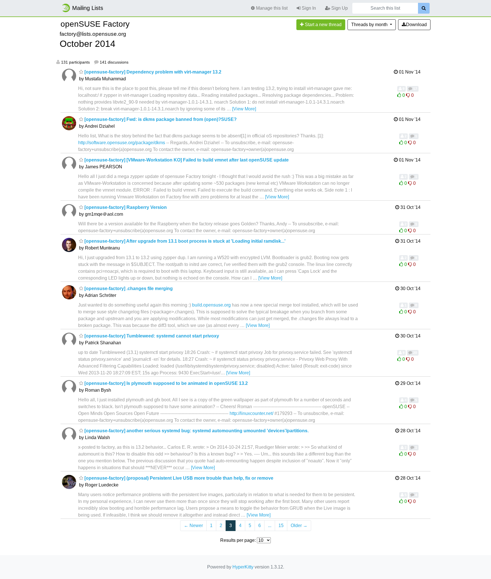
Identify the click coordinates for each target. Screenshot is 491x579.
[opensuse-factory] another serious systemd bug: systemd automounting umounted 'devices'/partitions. (196, 430)
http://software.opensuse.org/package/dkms (121, 142)
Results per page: (238, 540)
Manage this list (271, 8)
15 (281, 525)
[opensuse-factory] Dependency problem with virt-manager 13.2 (152, 72)
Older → (299, 525)
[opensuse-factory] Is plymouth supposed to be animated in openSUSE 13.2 (165, 383)
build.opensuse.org (211, 305)
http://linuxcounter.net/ (251, 413)
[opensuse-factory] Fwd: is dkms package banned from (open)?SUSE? (160, 119)
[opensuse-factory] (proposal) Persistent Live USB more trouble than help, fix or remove (178, 478)
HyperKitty (242, 567)
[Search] (424, 8)
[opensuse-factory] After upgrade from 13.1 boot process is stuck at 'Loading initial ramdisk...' (184, 241)
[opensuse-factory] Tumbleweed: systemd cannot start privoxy (151, 335)
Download (416, 24)
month (370, 24)
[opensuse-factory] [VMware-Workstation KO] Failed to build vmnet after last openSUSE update (186, 160)
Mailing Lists (87, 8)
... (269, 525)
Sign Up (339, 8)
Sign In (308, 8)
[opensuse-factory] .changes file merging (128, 288)
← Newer (193, 525)
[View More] (244, 108)
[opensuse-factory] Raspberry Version (125, 207)
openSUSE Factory (95, 24)
